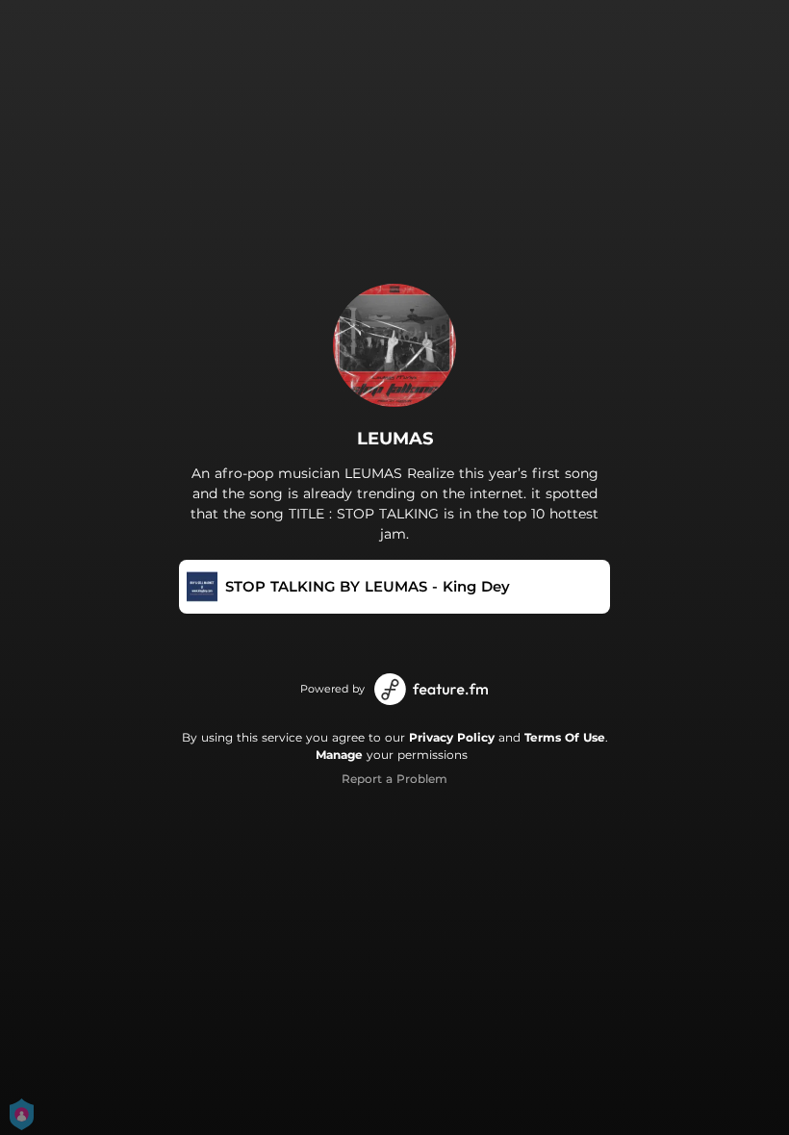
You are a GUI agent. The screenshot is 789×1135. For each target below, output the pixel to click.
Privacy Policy (452, 737)
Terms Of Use (564, 737)
